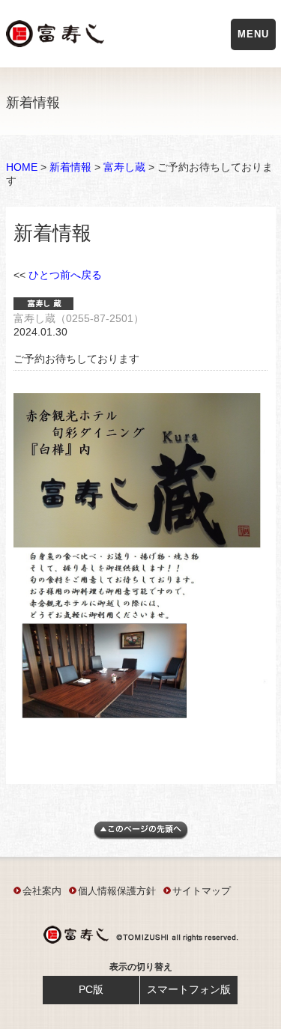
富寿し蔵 (124, 167)
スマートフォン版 (189, 989)
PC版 (91, 989)
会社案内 (41, 890)
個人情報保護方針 (117, 890)
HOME (21, 167)
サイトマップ (201, 890)
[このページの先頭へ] (141, 836)
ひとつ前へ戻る (65, 275)
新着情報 (70, 167)
